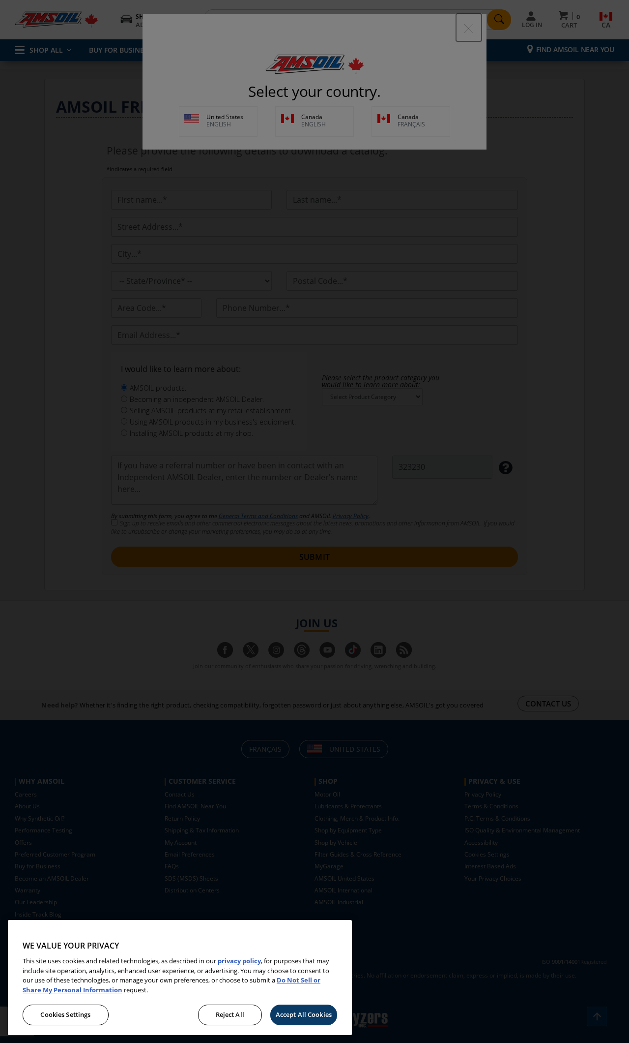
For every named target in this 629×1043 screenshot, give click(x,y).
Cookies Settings (65, 1014)
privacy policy (239, 960)
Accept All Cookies (304, 1014)
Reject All (230, 1014)
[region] (180, 977)
